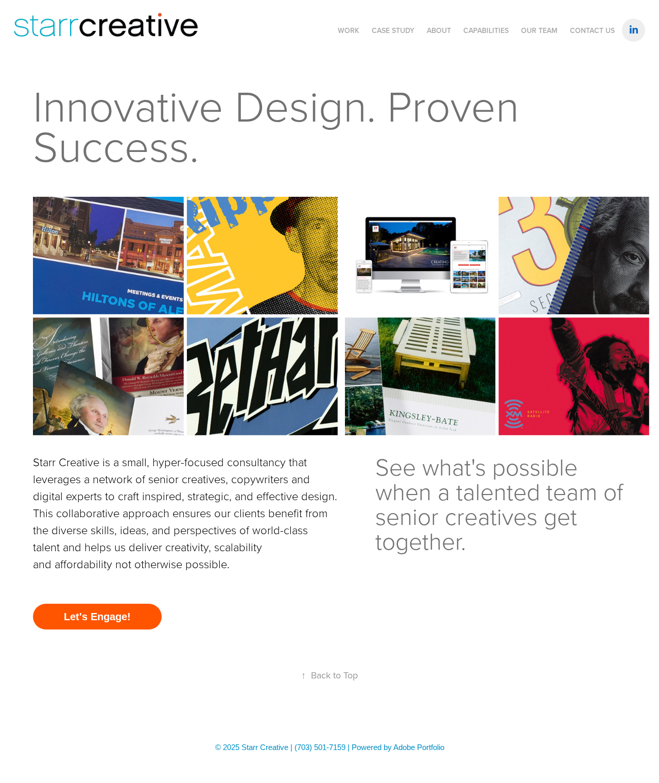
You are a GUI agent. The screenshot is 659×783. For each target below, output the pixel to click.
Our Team (539, 30)
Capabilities (486, 30)
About (439, 30)
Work (348, 30)
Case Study (393, 30)
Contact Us (592, 30)
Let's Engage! (97, 616)
